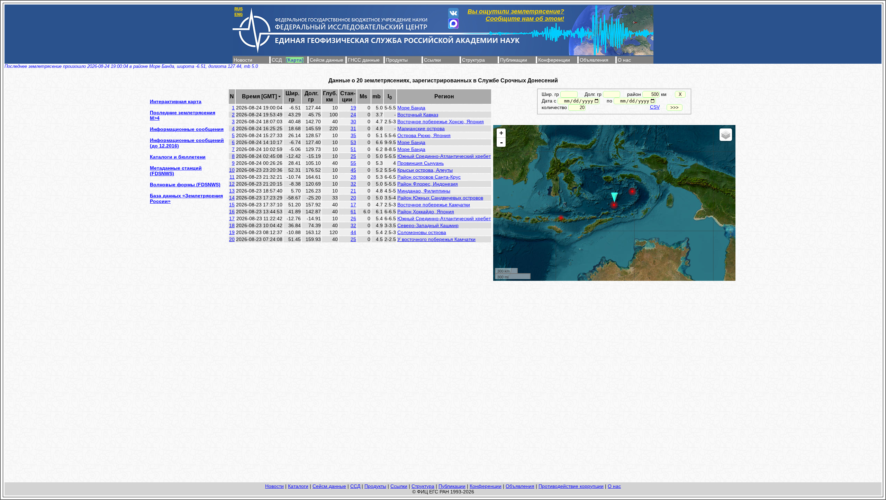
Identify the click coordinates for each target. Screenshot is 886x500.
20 (353, 197)
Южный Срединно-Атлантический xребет (444, 156)
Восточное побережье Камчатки (433, 204)
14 (232, 197)
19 (353, 107)
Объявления (594, 60)
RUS (238, 9)
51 (353, 149)
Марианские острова (421, 128)
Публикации (513, 60)
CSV (655, 107)
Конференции (554, 60)
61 (353, 211)
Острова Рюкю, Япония (424, 135)
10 (232, 170)
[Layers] (726, 134)
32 (353, 184)
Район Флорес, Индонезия (427, 184)
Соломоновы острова (421, 232)
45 (353, 170)
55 (353, 163)
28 (353, 177)
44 (353, 232)
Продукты (397, 60)
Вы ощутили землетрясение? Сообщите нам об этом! (516, 15)
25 (353, 156)
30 (353, 121)
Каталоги (298, 486)
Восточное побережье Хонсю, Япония (440, 121)
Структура (473, 60)
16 (232, 211)
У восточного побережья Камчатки (436, 239)
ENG (238, 14)
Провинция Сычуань (420, 163)
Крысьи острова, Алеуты (425, 170)
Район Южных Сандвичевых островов (440, 197)
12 (232, 184)
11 (232, 177)
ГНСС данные (364, 60)
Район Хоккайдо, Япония (425, 211)
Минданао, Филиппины (423, 191)
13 (232, 191)
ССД (277, 60)
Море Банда (411, 107)
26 (353, 218)
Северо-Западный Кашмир (428, 225)
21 (353, 191)
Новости (243, 60)
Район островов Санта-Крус (429, 177)
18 (232, 225)
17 (353, 204)
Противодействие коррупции (571, 486)
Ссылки (432, 60)
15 (232, 204)
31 (353, 128)
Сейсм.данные (326, 60)
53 (353, 142)
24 (353, 114)
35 (353, 135)
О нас (624, 60)
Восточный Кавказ (417, 114)
